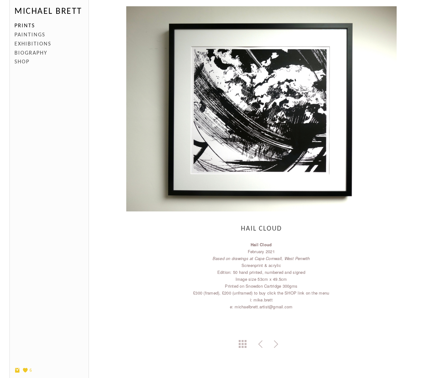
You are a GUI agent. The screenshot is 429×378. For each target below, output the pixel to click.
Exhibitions (32, 44)
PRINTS (24, 26)
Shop (22, 62)
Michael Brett (48, 11)
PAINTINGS (29, 35)
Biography (30, 53)
